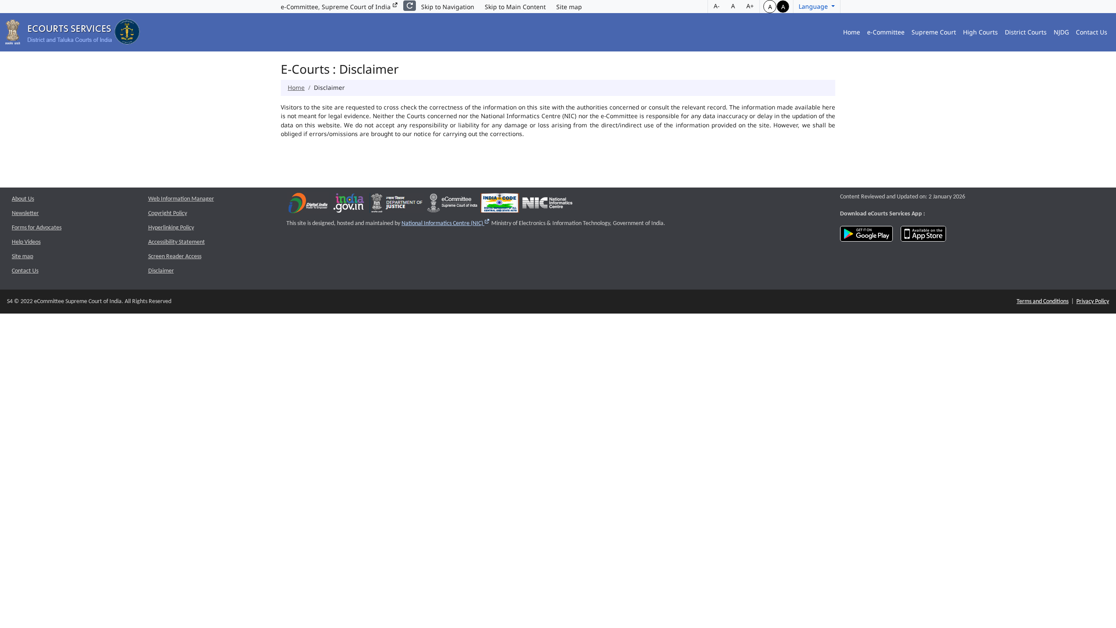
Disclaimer (161, 271)
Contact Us (1091, 32)
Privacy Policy (1092, 301)
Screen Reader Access (174, 256)
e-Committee (886, 32)
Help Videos (26, 242)
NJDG (1061, 32)
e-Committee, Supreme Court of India (336, 7)
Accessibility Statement (176, 242)
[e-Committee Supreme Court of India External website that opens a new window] (452, 205)
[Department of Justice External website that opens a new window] (397, 205)
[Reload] (409, 5)
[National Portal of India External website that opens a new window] (349, 205)
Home (851, 32)
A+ (750, 6)
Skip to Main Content (515, 7)
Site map (569, 7)
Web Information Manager (181, 199)
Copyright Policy (167, 213)
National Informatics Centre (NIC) (445, 223)
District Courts (1026, 32)
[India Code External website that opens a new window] (500, 205)
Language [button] (814, 6)
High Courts (980, 32)
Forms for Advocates (36, 228)
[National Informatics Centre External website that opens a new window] (547, 205)
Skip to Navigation (447, 7)
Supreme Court (934, 32)
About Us (23, 199)
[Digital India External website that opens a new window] (308, 205)
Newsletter (25, 213)
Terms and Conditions (1042, 301)
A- (717, 6)
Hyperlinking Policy (171, 228)
